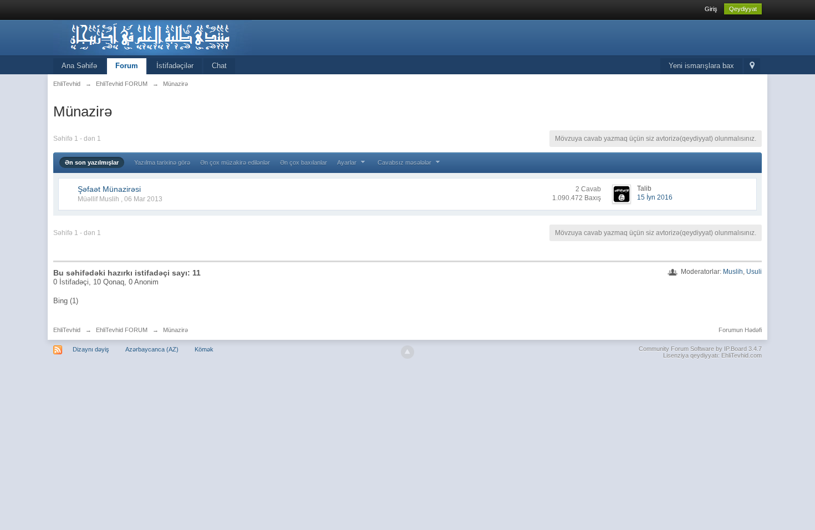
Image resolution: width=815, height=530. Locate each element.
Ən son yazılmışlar (92, 162)
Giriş (711, 9)
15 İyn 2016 (655, 197)
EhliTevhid (66, 330)
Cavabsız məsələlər (405, 162)
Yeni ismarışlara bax (701, 66)
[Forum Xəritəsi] (752, 66)
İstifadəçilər (174, 66)
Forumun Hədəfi (740, 330)
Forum (126, 66)
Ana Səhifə (79, 66)
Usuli (754, 272)
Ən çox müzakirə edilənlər (235, 162)
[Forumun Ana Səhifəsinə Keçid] (152, 37)
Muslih (733, 272)
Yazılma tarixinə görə (162, 162)
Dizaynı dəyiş (91, 349)
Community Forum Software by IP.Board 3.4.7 (700, 348)
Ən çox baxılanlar (303, 162)
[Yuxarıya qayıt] (407, 352)
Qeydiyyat (743, 9)
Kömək (204, 349)
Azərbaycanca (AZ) (152, 349)
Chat (219, 66)
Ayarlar (347, 162)
